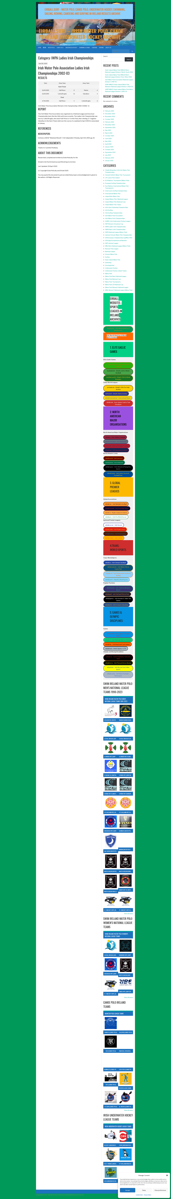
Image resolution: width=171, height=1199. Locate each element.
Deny (144, 1190)
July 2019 (108, 155)
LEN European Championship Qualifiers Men (118, 237)
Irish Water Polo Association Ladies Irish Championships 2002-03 (63, 70)
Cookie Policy (139, 1194)
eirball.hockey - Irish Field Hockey (115, 534)
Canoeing (94, 47)
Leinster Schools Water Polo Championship (118, 235)
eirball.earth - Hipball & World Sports (116, 579)
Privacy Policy (147, 1194)
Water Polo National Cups (113, 279)
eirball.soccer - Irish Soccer (113, 525)
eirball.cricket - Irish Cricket (113, 538)
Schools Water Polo (111, 254)
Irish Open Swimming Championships (116, 207)
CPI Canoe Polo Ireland (112, 178)
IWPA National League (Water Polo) (116, 232)
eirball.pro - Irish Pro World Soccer (115, 517)
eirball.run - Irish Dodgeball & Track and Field (118, 658)
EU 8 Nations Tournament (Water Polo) (117, 180)
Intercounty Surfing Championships (116, 191)
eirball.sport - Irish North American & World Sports (118, 329)
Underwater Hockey (71, 47)
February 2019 (109, 158)
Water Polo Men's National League (115, 276)
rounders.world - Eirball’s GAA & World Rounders (118, 378)
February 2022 (109, 122)
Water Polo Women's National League (116, 287)
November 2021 (110, 125)
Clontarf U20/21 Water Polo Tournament (117, 175)
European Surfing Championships (115, 183)
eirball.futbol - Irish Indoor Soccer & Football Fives (118, 474)
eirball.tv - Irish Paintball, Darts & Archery (118, 640)
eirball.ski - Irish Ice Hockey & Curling (116, 446)
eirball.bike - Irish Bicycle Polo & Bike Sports (118, 668)
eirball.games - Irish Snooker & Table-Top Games (118, 599)
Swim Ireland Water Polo (112, 260)
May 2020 (108, 141)
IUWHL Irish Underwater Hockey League (117, 221)
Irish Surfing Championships (113, 213)
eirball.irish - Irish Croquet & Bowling (116, 605)
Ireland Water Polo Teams (113, 204)
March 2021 (108, 133)
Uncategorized (109, 265)
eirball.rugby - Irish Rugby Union (115, 529)
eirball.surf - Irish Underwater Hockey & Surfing (118, 574)
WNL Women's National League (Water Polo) (119, 290)
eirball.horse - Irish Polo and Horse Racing (118, 663)
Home (39, 47)
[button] (167, 1175)
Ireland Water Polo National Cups (115, 202)
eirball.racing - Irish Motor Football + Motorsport (118, 675)
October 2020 (109, 136)
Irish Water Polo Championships (115, 218)
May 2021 (108, 130)
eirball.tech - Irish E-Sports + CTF (115, 648)
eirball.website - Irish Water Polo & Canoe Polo (118, 568)
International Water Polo (112, 193)
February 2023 (109, 111)
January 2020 (109, 147)
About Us (108, 47)
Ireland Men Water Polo (112, 196)
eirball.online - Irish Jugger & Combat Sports (118, 634)
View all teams (128, 913)
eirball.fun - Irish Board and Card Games (117, 644)
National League (110, 251)
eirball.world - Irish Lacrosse (114, 458)
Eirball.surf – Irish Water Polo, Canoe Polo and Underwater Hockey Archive (81, 33)
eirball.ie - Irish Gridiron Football (115, 437)
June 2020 (108, 138)
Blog (44, 47)
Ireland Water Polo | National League (116, 199)
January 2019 (109, 160)
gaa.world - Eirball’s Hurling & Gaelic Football (118, 365)
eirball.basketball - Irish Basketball (115, 441)
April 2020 (108, 144)
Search (105, 56)
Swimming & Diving (84, 47)
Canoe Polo (60, 47)
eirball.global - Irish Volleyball (114, 462)
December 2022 (110, 113)
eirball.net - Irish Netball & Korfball (116, 504)
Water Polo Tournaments (113, 282)
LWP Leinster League (111, 243)
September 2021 (110, 127)
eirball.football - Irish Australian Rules (116, 508)
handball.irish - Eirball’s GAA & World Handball (118, 372)
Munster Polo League (111, 249)
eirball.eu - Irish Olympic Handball (115, 562)
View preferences (160, 1190)
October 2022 (109, 119)
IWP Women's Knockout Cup (114, 224)
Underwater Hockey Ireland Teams (116, 271)
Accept (127, 1190)
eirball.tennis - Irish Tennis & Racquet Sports (118, 589)
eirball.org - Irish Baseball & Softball (116, 450)
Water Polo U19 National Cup (114, 284)
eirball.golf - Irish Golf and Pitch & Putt (117, 594)
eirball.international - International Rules (117, 398)
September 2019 (110, 152)
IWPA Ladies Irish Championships (115, 226)
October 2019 (109, 149)
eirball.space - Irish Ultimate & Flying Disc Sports (118, 468)
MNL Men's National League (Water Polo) (117, 246)
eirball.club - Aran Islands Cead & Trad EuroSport (118, 403)
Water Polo (51, 47)
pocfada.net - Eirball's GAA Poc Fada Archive (118, 388)
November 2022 (110, 116)
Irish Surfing (109, 210)
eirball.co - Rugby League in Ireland (116, 512)
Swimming (108, 262)
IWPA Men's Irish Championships (115, 229)
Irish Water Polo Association (114, 215)
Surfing (101, 47)
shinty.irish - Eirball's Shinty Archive (116, 393)
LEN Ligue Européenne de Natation (116, 240)
